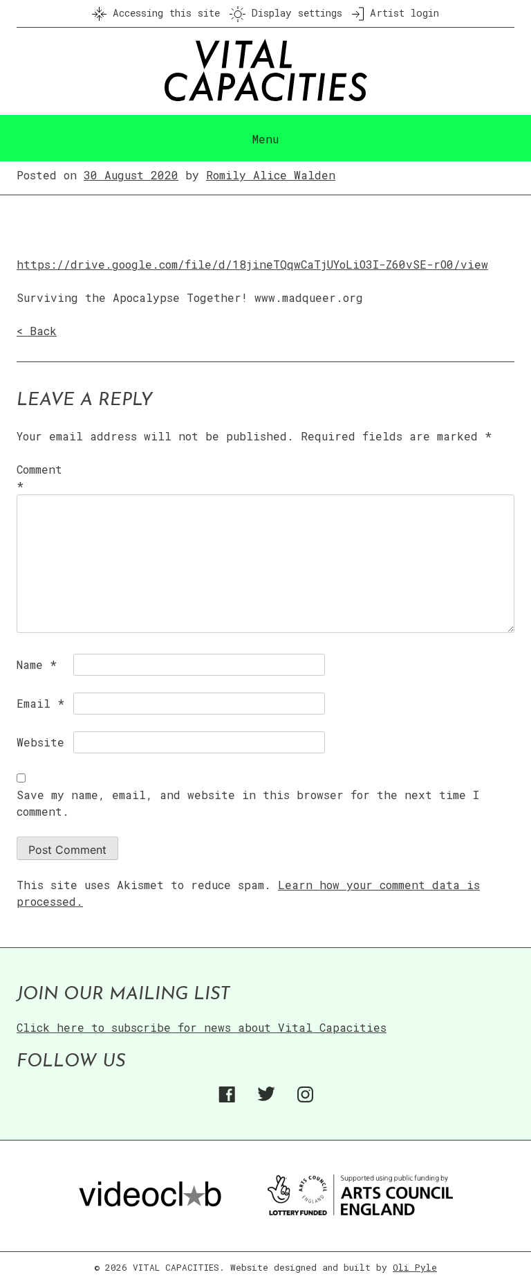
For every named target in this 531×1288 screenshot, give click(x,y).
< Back (37, 330)
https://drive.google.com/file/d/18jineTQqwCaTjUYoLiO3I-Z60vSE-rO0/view (252, 264)
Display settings (293, 12)
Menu (265, 139)
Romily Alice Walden (270, 175)
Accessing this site (163, 12)
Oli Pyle (415, 1267)
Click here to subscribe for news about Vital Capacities (201, 1027)
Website (40, 742)
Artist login (401, 12)
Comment (39, 477)
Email (40, 703)
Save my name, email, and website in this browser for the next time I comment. (248, 803)
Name (37, 664)
